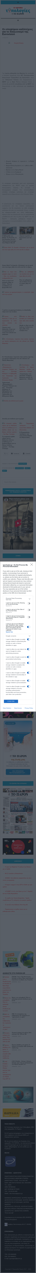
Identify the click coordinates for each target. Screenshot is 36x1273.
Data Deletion (7, 708)
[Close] (32, 565)
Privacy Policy (29, 708)
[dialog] (18, 636)
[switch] (28, 603)
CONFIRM (10, 701)
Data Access (18, 708)
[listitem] (18, 599)
